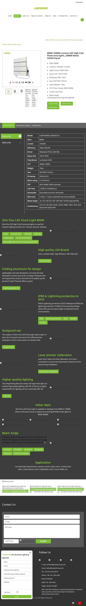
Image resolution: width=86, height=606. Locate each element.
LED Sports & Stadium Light (25, 40)
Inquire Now (53, 104)
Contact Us (74, 16)
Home (10, 16)
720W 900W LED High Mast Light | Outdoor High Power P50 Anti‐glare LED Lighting (43, 489)
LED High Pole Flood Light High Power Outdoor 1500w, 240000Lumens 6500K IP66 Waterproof (71, 489)
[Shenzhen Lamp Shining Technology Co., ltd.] (41, 8)
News (54, 16)
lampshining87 (52, 586)
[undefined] (21, 68)
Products (17, 16)
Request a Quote (37, 16)
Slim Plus (40, 40)
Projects (48, 16)
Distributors (63, 16)
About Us (26, 16)
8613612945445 (47, 579)
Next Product (66, 104)
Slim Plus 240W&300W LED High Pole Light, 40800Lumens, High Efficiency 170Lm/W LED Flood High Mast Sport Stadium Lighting (16, 491)
